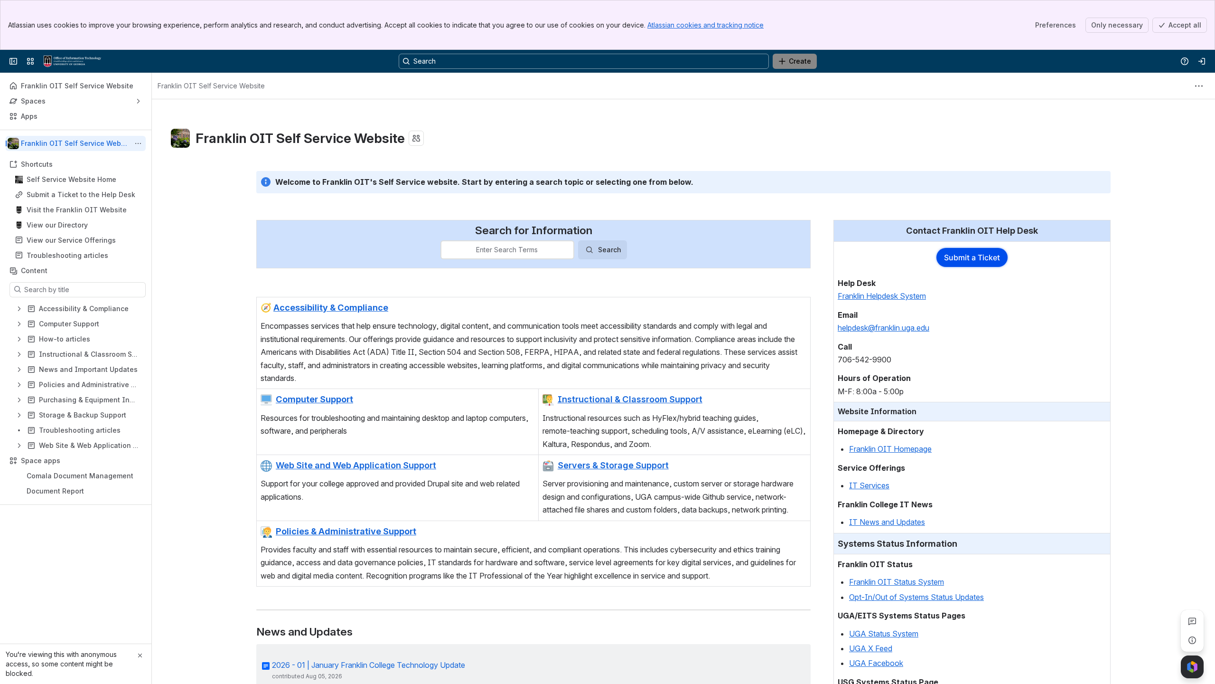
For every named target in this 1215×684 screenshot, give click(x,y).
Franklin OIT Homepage (890, 449)
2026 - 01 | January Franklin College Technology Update (368, 665)
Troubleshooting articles (67, 255)
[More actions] (138, 143)
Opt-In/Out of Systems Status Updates (916, 597)
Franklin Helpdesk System (882, 296)
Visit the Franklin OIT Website (77, 210)
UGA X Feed (870, 648)
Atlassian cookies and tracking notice (705, 25)
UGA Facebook (876, 663)
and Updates (902, 522)
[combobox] (447, 250)
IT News (864, 522)
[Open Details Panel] (1192, 640)
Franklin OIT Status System (896, 582)
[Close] (140, 655)
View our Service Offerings (71, 240)
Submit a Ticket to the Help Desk (81, 194)
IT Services (869, 485)
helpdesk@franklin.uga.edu (883, 327)
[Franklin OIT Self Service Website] (72, 61)
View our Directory (57, 225)
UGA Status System (883, 633)
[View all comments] (1192, 621)
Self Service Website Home (71, 179)
